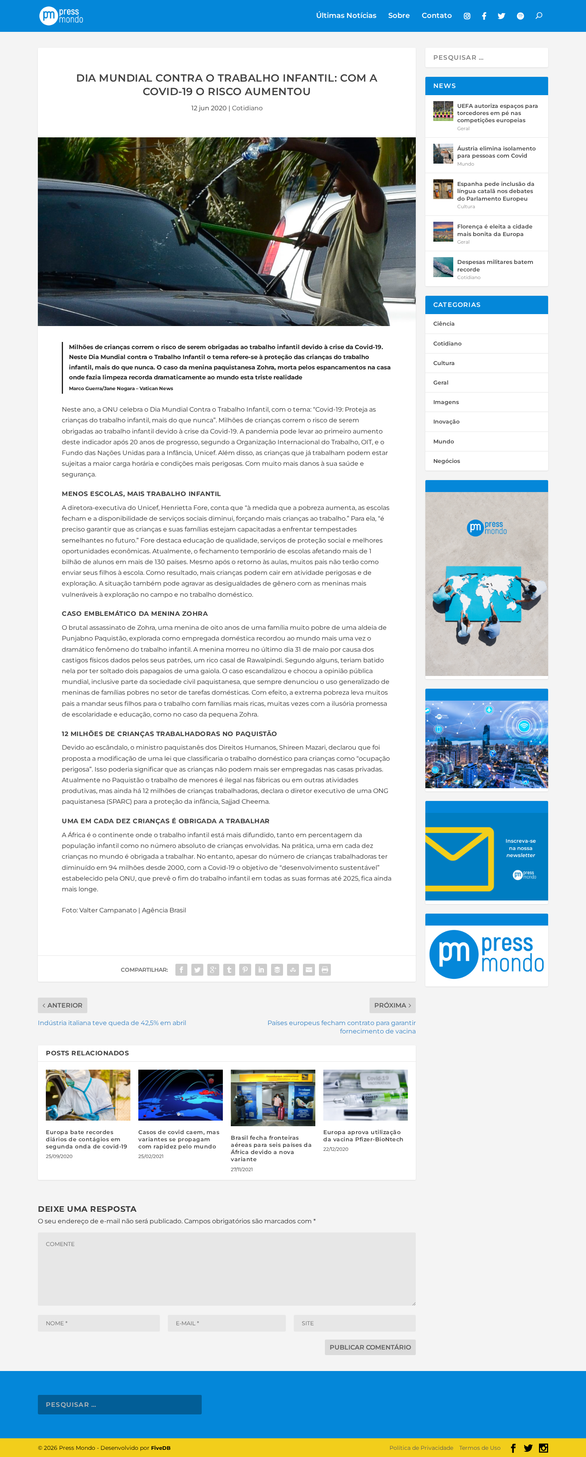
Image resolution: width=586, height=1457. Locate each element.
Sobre (399, 16)
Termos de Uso (480, 1447)
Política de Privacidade (421, 1447)
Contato (437, 16)
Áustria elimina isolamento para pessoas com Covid (496, 152)
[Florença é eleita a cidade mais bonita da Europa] (443, 232)
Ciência (444, 323)
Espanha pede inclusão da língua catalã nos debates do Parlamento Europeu (496, 191)
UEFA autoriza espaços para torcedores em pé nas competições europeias (497, 113)
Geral (463, 128)
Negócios (446, 461)
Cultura (466, 206)
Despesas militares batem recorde (495, 265)
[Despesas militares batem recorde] (443, 267)
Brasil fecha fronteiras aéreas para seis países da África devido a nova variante (271, 1148)
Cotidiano (247, 108)
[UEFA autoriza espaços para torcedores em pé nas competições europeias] (443, 111)
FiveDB (161, 1448)
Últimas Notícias (346, 16)
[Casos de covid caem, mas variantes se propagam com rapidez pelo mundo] (180, 1095)
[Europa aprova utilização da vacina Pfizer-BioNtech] (365, 1095)
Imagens (446, 402)
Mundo (465, 164)
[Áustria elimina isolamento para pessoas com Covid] (443, 154)
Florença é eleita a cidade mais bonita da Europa (495, 230)
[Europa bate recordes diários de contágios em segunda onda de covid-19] (88, 1095)
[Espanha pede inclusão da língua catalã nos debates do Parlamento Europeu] (443, 189)
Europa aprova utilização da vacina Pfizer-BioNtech (363, 1136)
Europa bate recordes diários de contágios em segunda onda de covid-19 (86, 1139)
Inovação (446, 421)
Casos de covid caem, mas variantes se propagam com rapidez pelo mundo (178, 1139)
